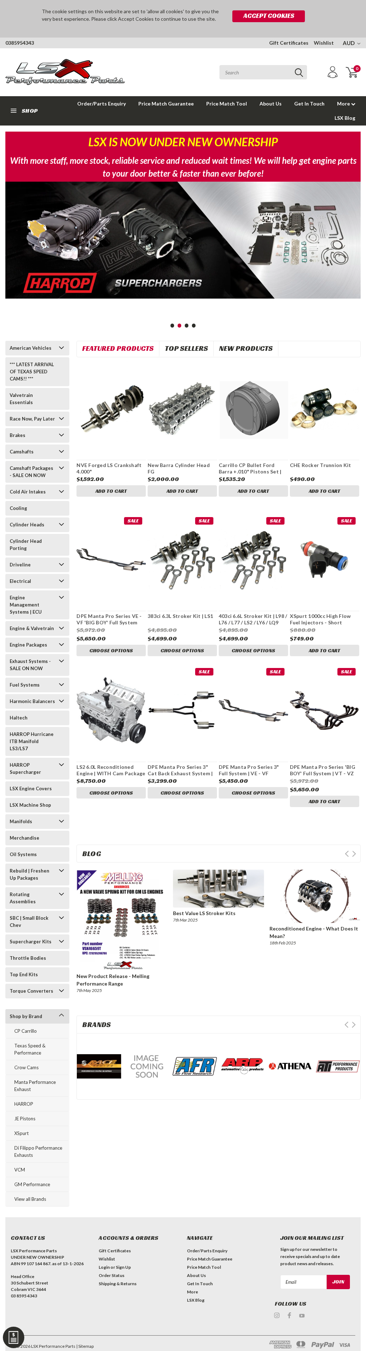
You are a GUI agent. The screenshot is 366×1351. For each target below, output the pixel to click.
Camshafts (22, 452)
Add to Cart (111, 491)
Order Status (111, 1275)
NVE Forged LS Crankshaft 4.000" (109, 468)
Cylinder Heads (27, 524)
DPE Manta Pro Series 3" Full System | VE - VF (249, 770)
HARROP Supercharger (25, 768)
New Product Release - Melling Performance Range (112, 980)
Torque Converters (31, 991)
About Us (270, 103)
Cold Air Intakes (28, 492)
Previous (12, 261)
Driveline (20, 565)
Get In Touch (309, 103)
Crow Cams (26, 1067)
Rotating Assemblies (23, 897)
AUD (349, 43)
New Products (246, 348)
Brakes (17, 435)
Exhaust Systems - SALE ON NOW (30, 664)
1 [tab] (172, 326)
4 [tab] (194, 326)
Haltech (19, 718)
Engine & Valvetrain (32, 628)
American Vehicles (30, 348)
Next (353, 261)
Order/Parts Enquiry (101, 103)
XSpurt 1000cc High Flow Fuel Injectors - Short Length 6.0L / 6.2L (320, 622)
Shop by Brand (26, 1016)
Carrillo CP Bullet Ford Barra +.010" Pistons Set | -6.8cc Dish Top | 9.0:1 (250, 471)
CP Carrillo (25, 1031)
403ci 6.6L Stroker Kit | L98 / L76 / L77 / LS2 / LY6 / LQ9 (253, 619)
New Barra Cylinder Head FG (179, 468)
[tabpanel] (183, 240)
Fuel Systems (25, 685)
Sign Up (123, 1267)
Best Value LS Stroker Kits (204, 913)
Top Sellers (186, 348)
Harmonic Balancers (32, 701)
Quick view (111, 406)
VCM (19, 1170)
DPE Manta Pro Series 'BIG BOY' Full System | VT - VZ (322, 770)
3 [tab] (187, 326)
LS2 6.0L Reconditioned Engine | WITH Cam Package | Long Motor (110, 773)
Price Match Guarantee (166, 103)
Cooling (18, 508)
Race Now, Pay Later (32, 419)
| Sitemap (85, 1346)
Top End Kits (24, 974)
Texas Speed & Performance (29, 1049)
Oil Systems (23, 854)
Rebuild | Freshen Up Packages (29, 874)
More (344, 103)
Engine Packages (28, 645)
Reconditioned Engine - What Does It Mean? (313, 932)
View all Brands (30, 1199)
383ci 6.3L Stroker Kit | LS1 (180, 616)
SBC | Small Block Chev (29, 921)
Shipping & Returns (118, 1283)
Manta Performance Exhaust (35, 1085)
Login (104, 1267)
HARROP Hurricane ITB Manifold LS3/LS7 (32, 741)
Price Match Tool (226, 103)
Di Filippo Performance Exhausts (38, 1151)
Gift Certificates (288, 43)
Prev (347, 853)
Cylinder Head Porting (26, 544)
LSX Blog (345, 118)
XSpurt (21, 1133)
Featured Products (118, 348)
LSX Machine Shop (30, 805)
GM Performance (32, 1184)
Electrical (20, 581)
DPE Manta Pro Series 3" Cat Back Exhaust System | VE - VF (180, 773)
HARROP (23, 1104)
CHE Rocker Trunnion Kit (320, 465)
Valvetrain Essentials (21, 398)
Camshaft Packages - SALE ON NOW (31, 471)
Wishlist (324, 43)
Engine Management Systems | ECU (26, 605)
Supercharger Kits (30, 941)
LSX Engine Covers (31, 788)
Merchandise (24, 838)
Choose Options (111, 650)
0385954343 (19, 43)
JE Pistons (24, 1118)
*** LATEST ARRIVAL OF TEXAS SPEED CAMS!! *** (32, 372)
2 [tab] (180, 326)
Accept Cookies (268, 15)
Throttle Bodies (28, 958)
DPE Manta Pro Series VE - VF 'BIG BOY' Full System (109, 619)
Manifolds (21, 821)
